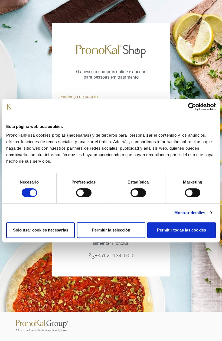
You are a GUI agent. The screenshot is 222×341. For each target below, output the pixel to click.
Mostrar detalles (189, 212)
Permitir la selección (111, 230)
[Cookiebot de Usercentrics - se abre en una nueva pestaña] (192, 107)
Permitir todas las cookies (181, 230)
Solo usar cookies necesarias (40, 230)
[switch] (84, 192)
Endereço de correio (79, 96)
